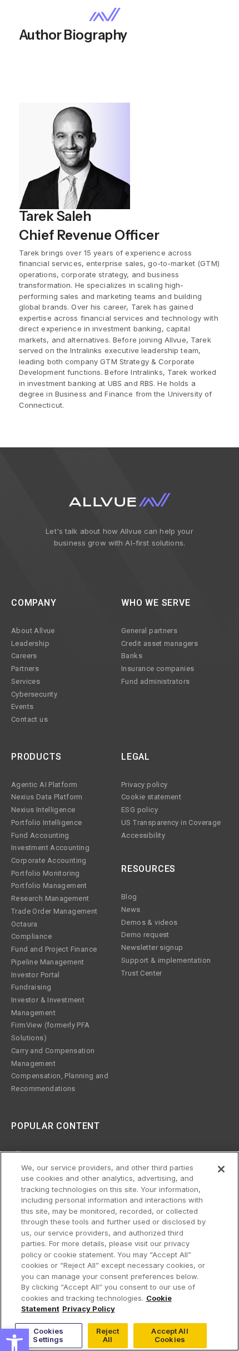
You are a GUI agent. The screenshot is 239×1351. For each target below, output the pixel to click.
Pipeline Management (47, 962)
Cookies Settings (48, 1335)
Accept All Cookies (169, 1335)
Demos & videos (149, 922)
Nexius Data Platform (47, 797)
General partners (149, 630)
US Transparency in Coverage (171, 822)
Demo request (145, 934)
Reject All (108, 1335)
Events (22, 706)
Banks (131, 656)
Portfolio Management (49, 885)
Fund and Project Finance (54, 949)
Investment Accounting (50, 847)
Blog (129, 896)
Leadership (30, 643)
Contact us (29, 719)
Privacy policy (144, 784)
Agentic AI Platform (44, 784)
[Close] (221, 1169)
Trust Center (141, 973)
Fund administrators (155, 681)
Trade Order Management (54, 911)
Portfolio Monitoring (45, 873)
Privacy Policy (88, 1308)
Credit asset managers (159, 643)
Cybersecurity (34, 694)
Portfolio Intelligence (46, 822)
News (131, 909)
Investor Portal (35, 975)
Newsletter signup (152, 947)
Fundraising (31, 987)
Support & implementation (166, 960)
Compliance (31, 936)
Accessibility (143, 835)
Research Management (50, 898)
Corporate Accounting (49, 860)
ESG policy (139, 809)
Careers (24, 656)
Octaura (24, 924)
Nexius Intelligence (43, 809)
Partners (25, 668)
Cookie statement (151, 797)
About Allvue (33, 630)
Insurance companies (157, 668)
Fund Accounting (40, 835)
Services (25, 681)
